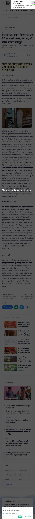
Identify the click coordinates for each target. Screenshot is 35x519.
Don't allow (28, 516)
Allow (20, 516)
